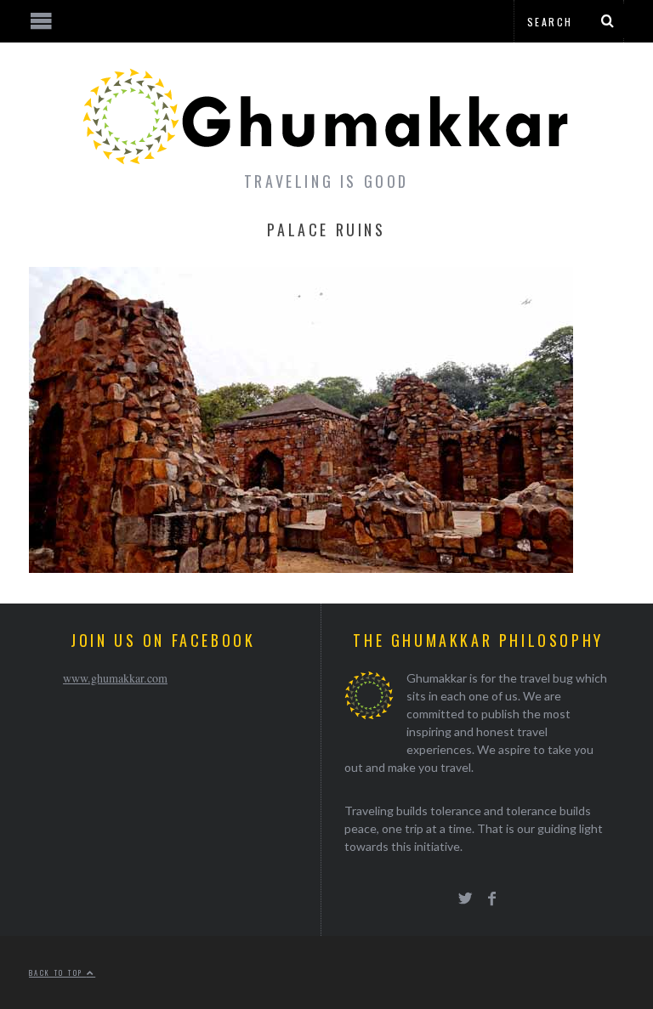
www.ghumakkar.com (115, 678)
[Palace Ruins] (301, 567)
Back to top (58, 972)
